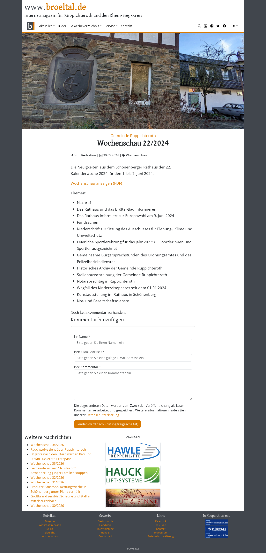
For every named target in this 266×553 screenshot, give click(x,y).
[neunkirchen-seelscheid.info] (216, 522)
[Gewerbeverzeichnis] (133, 452)
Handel (105, 532)
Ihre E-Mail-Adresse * (89, 352)
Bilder (62, 26)
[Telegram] (212, 26)
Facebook (160, 521)
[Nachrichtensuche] (199, 26)
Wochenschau (50, 536)
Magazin (50, 521)
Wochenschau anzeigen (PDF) (96, 183)
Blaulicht (50, 532)
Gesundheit (105, 536)
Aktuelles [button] (45, 26)
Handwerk (105, 525)
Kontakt (126, 26)
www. (55, 7)
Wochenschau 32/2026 (47, 477)
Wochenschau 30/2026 (47, 505)
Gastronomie (105, 521)
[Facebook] (224, 26)
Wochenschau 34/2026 (47, 445)
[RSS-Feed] (206, 26)
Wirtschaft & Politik (50, 525)
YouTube (161, 525)
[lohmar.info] (216, 535)
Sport (50, 529)
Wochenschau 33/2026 (47, 463)
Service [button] (110, 26)
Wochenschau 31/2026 (47, 482)
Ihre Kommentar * (87, 367)
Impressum (160, 532)
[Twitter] (218, 26)
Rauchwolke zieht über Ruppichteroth (58, 449)
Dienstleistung (105, 529)
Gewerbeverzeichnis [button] (84, 26)
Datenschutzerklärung (102, 415)
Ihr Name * (82, 336)
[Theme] (235, 26)
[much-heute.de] (216, 529)
